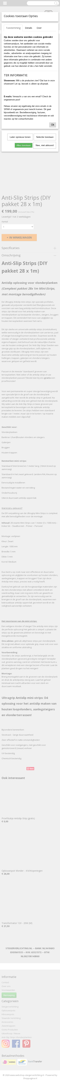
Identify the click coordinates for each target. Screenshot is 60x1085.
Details (28, 27)
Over (39, 27)
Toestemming (13, 27)
